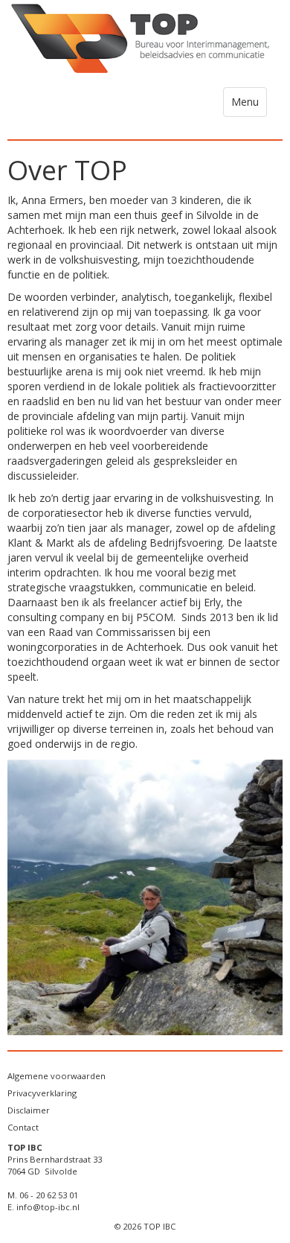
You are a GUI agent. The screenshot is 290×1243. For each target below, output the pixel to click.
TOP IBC (159, 1226)
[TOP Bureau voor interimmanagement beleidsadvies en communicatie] (145, 39)
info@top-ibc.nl (48, 1206)
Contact (23, 1127)
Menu (249, 105)
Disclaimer (28, 1110)
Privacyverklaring (42, 1093)
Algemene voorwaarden (56, 1075)
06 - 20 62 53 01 (48, 1195)
